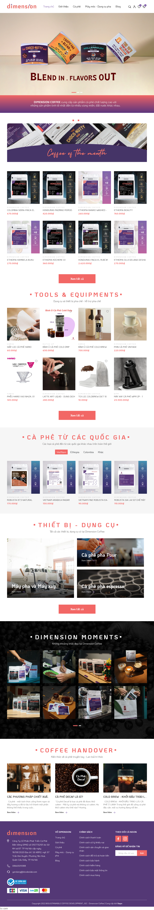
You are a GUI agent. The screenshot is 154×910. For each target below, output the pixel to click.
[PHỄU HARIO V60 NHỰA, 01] (23, 374)
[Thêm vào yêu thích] (34, 174)
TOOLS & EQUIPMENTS (77, 294)
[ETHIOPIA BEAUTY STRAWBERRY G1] (130, 187)
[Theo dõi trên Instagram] (125, 838)
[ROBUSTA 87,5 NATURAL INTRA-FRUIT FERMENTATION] (23, 477)
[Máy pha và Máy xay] (40, 568)
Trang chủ (48, 6)
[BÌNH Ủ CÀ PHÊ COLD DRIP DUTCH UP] (59, 324)
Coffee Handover (77, 750)
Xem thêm (17, 591)
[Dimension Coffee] (77, 54)
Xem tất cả (77, 279)
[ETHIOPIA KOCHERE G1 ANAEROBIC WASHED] (59, 237)
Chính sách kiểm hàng (89, 865)
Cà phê (77, 6)
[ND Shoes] (12, 890)
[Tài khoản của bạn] (134, 6)
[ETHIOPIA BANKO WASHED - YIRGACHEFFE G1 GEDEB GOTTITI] (94, 187)
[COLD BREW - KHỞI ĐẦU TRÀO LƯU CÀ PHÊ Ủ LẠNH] (125, 777)
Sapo (119, 903)
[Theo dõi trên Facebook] (118, 838)
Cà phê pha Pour (99, 554)
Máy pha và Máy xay (34, 586)
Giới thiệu (63, 6)
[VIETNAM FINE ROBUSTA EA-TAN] (95, 477)
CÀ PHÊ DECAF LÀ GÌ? (69, 797)
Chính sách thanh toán (90, 837)
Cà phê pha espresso (103, 586)
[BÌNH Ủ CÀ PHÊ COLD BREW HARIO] (94, 324)
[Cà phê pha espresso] (110, 584)
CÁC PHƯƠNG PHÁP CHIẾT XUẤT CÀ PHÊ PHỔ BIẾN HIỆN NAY (46, 797)
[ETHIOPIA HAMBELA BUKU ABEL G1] (23, 237)
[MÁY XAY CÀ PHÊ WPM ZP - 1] (130, 374)
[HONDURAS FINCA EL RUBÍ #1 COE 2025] (94, 237)
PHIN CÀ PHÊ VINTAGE (125, 346)
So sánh (4, 908)
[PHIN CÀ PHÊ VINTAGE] (130, 324)
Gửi (142, 853)
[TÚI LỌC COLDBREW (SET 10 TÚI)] (94, 374)
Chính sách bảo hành (89, 860)
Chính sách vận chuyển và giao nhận (94, 849)
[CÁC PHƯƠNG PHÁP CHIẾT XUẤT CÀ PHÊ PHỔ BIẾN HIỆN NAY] (29, 777)
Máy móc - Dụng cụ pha (98, 6)
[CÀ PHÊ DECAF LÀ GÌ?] (77, 777)
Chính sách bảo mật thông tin (93, 870)
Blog (118, 6)
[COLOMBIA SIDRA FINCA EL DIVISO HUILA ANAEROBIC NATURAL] (23, 187)
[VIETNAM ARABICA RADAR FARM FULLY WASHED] (59, 477)
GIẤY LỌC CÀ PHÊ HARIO (19, 346)
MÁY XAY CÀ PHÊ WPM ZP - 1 (128, 396)
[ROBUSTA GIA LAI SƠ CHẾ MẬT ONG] (130, 477)
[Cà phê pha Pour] (110, 552)
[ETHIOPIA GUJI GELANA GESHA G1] (130, 237)
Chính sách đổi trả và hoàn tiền (94, 855)
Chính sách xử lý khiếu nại (91, 842)
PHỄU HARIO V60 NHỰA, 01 (20, 396)
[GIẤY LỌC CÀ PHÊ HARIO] (23, 324)
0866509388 (19, 865)
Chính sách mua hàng (89, 875)
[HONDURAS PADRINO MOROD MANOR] (59, 187)
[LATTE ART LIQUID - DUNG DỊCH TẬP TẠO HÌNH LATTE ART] (59, 374)
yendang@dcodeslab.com (24, 871)
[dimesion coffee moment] (23, 666)
